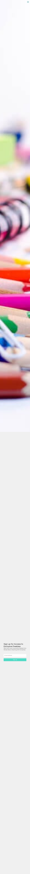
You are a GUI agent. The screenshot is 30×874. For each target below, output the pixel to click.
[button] (28, 1)
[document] (15, 437)
